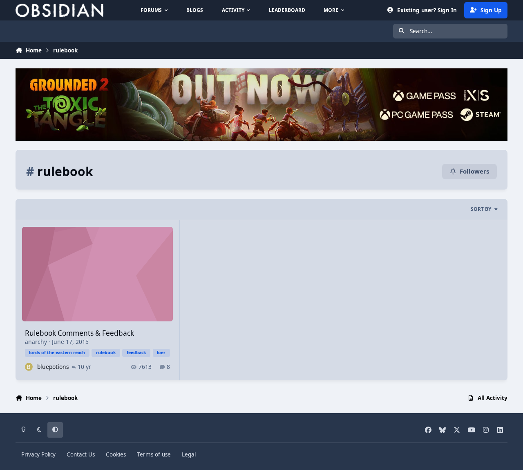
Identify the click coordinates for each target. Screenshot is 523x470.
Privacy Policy (38, 454)
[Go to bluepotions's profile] (29, 367)
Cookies (116, 454)
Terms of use (154, 454)
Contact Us (81, 454)
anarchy (36, 342)
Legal (189, 454)
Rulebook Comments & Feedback (79, 333)
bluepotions (53, 367)
